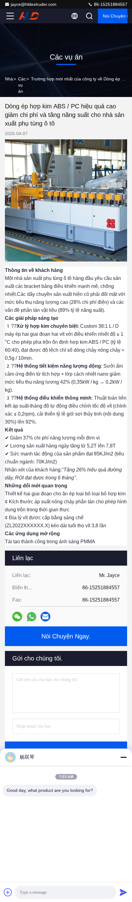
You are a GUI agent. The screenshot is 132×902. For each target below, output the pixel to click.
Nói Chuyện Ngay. (115, 16)
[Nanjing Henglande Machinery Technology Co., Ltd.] (30, 16)
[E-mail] (45, 617)
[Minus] (123, 757)
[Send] (123, 892)
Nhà (9, 78)
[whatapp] (31, 616)
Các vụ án (22, 85)
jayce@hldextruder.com (33, 4)
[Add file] (8, 892)
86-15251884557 (110, 4)
